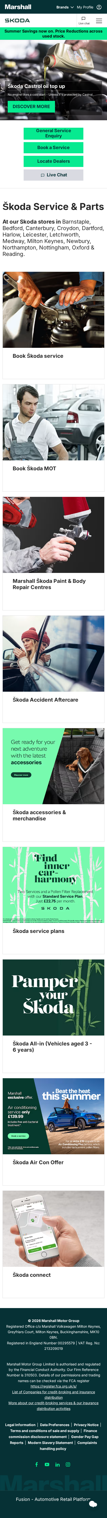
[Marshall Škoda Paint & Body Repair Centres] (53, 535)
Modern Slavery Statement (50, 1442)
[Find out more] (53, 34)
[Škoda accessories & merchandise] (53, 766)
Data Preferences (54, 1425)
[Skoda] (17, 20)
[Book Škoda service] (53, 310)
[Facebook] (36, 1464)
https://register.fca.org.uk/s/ (54, 1386)
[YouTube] (47, 1464)
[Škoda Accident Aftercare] (53, 654)
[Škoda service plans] (53, 885)
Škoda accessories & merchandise (39, 815)
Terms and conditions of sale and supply (44, 1431)
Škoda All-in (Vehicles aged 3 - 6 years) (52, 1046)
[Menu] (99, 20)
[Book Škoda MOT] (53, 422)
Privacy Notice (86, 1425)
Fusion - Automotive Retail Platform (53, 1499)
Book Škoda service (38, 356)
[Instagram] (68, 1464)
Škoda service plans (38, 931)
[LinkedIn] (57, 1464)
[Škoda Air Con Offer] (53, 1116)
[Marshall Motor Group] (18, 6)
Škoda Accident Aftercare (45, 700)
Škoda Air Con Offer (38, 1162)
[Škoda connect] (53, 1229)
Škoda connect (32, 1275)
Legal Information (20, 1425)
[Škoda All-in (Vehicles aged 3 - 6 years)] (53, 997)
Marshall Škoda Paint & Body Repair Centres (49, 584)
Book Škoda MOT (34, 468)
